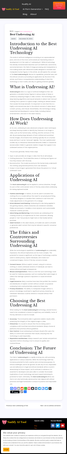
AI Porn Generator (32, 9)
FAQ (46, 9)
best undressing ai (26, 31)
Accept (6, 449)
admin (13, 39)
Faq (35, 428)
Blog (25, 14)
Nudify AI (26, 4)
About (33, 14)
